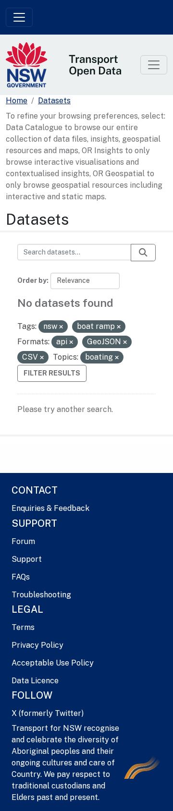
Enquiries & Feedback (50, 508)
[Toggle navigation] (19, 17)
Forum (23, 541)
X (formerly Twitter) (48, 713)
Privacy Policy (37, 645)
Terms (23, 627)
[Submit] (143, 252)
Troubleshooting (41, 594)
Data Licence (35, 680)
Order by (32, 280)
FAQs (21, 576)
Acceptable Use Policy (53, 662)
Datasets (54, 100)
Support (27, 559)
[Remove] (61, 327)
